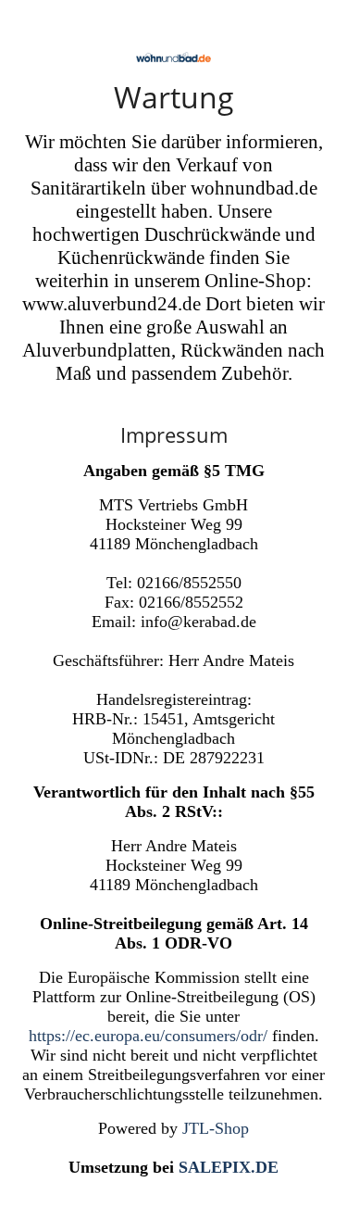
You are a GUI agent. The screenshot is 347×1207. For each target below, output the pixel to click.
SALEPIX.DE (229, 1167)
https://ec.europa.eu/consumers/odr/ (148, 1035)
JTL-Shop (215, 1128)
